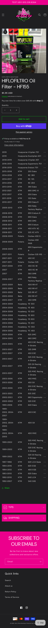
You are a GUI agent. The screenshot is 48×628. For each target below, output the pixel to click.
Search (8, 580)
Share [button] (7, 488)
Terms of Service (12, 597)
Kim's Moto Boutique (20, 623)
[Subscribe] (40, 562)
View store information (14, 145)
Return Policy (10, 592)
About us (9, 586)
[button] (3, 15)
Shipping (5, 96)
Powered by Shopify (32, 623)
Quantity (5, 105)
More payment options (24, 132)
